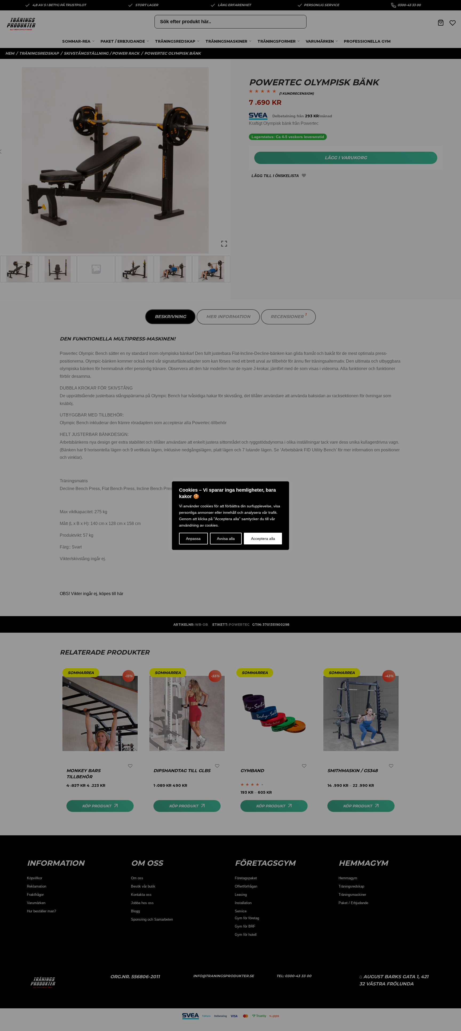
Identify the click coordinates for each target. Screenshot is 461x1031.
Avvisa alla (226, 538)
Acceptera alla (263, 538)
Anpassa (193, 538)
